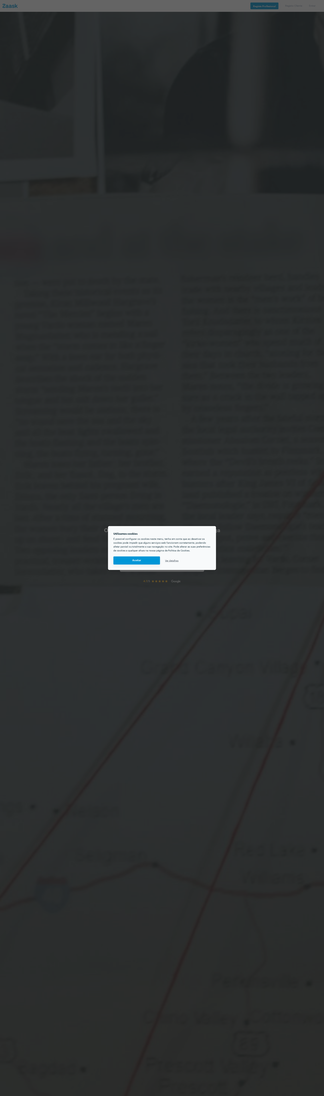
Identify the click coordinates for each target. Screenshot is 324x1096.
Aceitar (136, 560)
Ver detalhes (172, 560)
